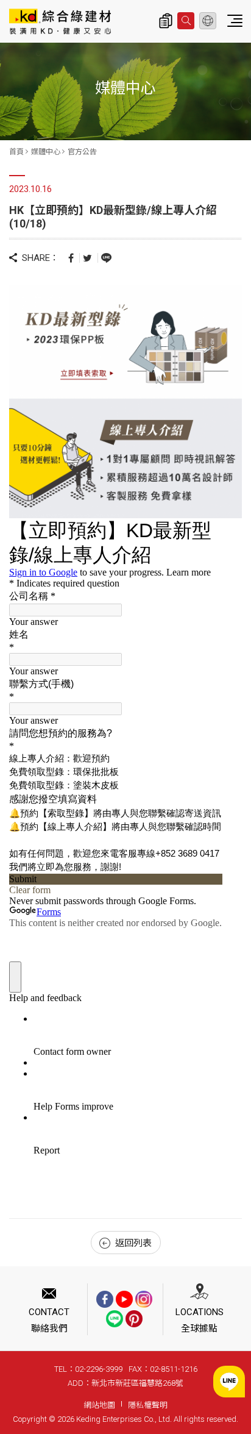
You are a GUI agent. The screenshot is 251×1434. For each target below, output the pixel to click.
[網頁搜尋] (185, 20)
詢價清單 (165, 20)
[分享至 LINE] (106, 257)
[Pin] (134, 1318)
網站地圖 (99, 1405)
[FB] (104, 1299)
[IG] (143, 1299)
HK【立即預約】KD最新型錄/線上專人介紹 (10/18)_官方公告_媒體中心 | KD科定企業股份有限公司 (60, 21)
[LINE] (114, 1318)
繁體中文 (207, 20)
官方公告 (82, 152)
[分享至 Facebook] (71, 257)
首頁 (16, 152)
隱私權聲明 (148, 1405)
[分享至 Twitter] (87, 257)
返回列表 (133, 1243)
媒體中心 (45, 152)
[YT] (124, 1299)
